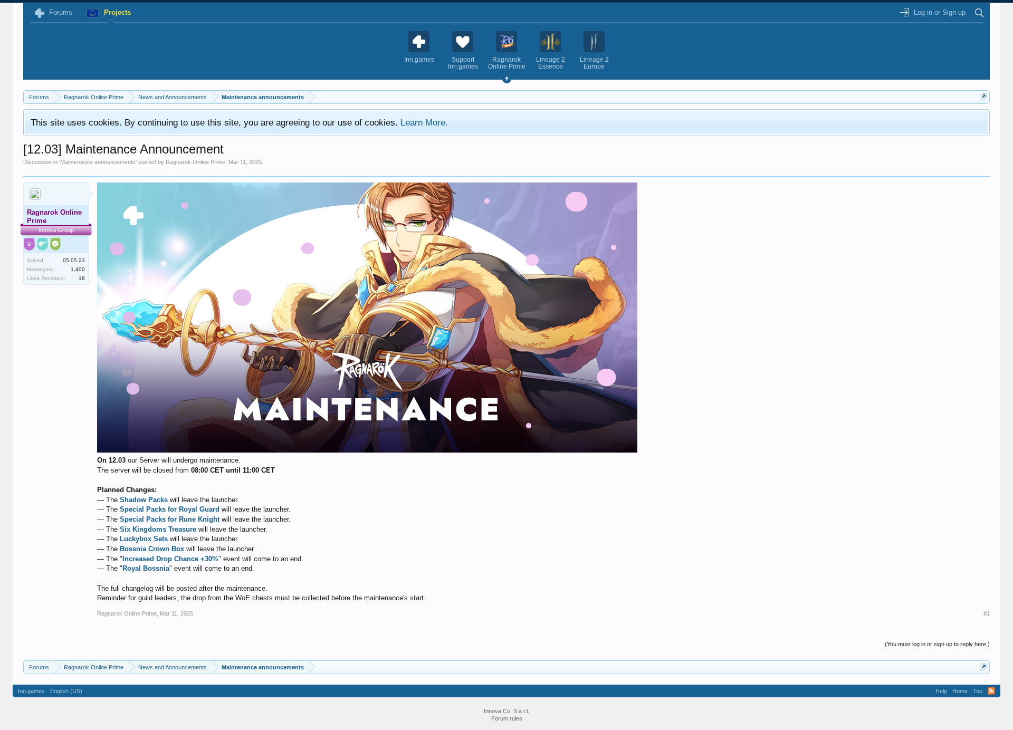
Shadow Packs (144, 500)
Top (977, 691)
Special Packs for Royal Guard (169, 509)
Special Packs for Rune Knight (169, 519)
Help (941, 691)
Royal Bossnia (145, 568)
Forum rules (506, 718)
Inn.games (31, 691)
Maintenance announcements (98, 162)
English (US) (66, 691)
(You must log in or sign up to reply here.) (937, 644)
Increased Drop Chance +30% (170, 559)
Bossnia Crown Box (152, 549)
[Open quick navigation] (983, 96)
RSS (991, 691)
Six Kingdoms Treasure (158, 529)
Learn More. (424, 122)
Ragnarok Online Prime (195, 162)
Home (960, 691)
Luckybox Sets (144, 539)
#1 (986, 613)
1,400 (78, 269)
